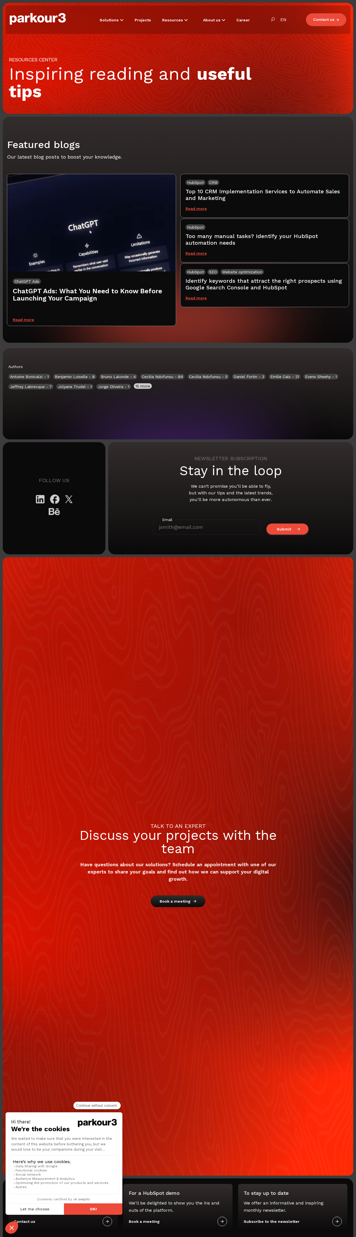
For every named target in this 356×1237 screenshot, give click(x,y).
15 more (142, 386)
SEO (213, 272)
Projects (143, 20)
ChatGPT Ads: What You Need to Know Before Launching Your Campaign (87, 294)
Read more (23, 319)
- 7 (31, 386)
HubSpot (195, 182)
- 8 (75, 376)
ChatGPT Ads (26, 281)
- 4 (118, 376)
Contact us (324, 19)
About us (212, 20)
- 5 (208, 376)
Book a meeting (175, 901)
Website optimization (242, 272)
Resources (173, 20)
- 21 (284, 376)
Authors (15, 366)
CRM (213, 182)
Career (243, 20)
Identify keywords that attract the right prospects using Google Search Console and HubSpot (264, 284)
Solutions (110, 20)
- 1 (29, 376)
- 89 (162, 376)
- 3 (249, 376)
